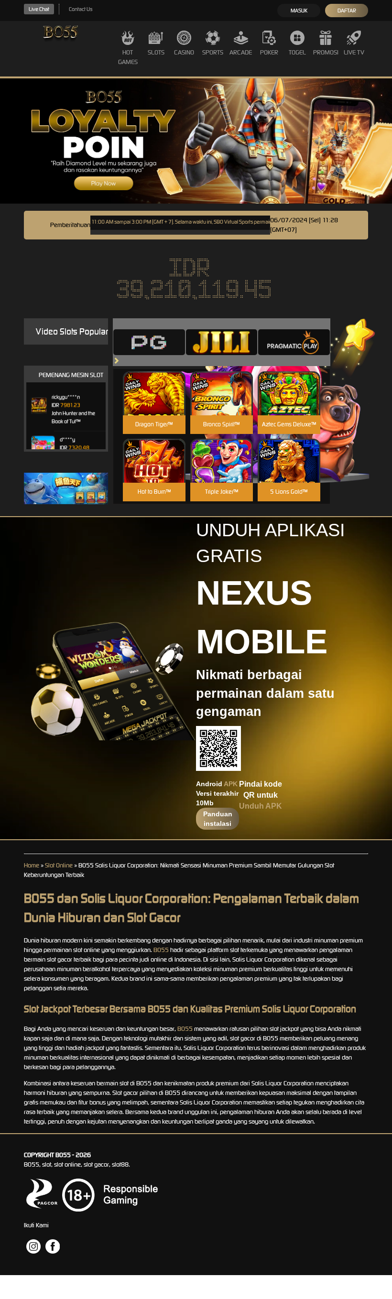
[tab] (149, 342)
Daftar (347, 10)
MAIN (154, 404)
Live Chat (39, 9)
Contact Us (80, 9)
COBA (154, 382)
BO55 (161, 950)
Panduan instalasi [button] (217, 818)
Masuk (299, 10)
